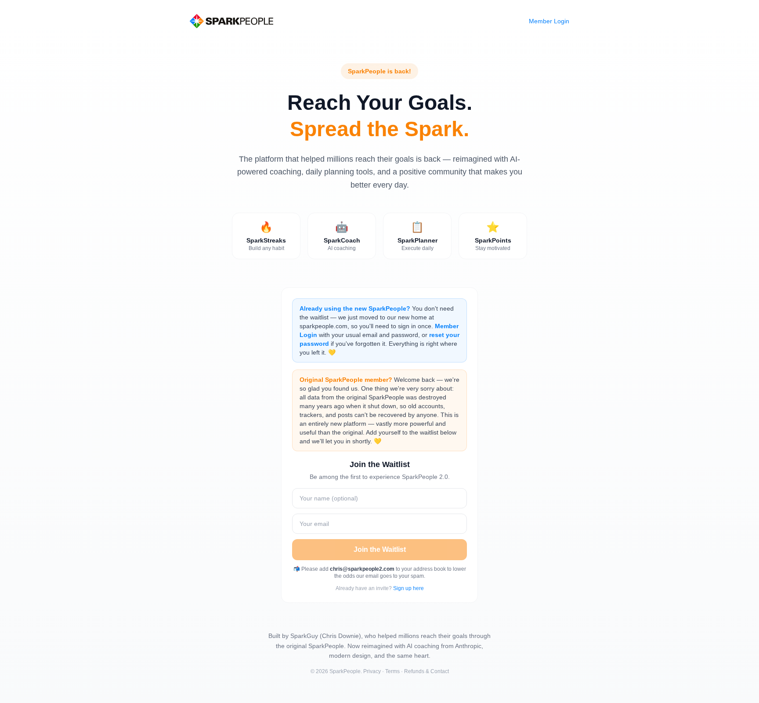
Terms (392, 671)
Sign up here (408, 588)
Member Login (549, 21)
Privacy (372, 671)
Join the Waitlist (380, 549)
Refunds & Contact (426, 671)
